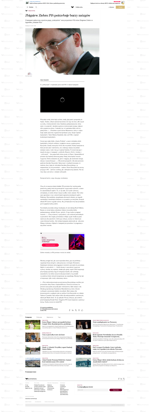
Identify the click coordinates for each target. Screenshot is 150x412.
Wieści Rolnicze (64, 393)
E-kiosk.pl (62, 385)
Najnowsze (50, 317)
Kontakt (27, 386)
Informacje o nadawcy (39, 389)
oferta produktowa (49, 401)
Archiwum (49, 389)
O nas (26, 385)
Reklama (49, 385)
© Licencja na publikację (46, 307)
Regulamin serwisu (39, 388)
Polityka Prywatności (39, 385)
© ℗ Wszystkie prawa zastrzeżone (49, 309)
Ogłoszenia (50, 386)
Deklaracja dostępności (39, 391)
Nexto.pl (62, 388)
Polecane (39, 317)
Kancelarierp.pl (63, 391)
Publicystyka (79, 7)
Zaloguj (120, 7)
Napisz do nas (28, 388)
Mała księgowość (64, 389)
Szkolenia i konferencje (31, 398)
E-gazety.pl (63, 386)
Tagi (59, 317)
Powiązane (28, 317)
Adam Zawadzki (44, 80)
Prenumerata (50, 388)
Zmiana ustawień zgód (39, 386)
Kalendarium (38, 401)
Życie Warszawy (64, 394)
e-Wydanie (111, 7)
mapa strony (28, 401)
